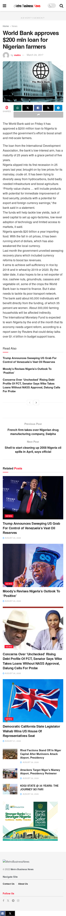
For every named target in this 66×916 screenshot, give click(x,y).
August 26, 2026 (12, 673)
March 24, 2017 (35, 55)
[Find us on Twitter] (8, 900)
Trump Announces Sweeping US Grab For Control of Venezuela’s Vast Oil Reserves (30, 360)
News (14, 26)
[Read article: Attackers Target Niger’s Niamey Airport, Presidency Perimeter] (10, 773)
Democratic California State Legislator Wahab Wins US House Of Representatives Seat (31, 731)
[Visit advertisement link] (33, 13)
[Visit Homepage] (27, 5)
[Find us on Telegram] (13, 900)
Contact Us (8, 883)
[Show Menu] (4, 5)
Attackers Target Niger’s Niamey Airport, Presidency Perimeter (40, 771)
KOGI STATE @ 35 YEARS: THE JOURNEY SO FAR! (39, 787)
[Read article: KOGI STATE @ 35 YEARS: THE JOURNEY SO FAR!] (10, 789)
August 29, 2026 (12, 538)
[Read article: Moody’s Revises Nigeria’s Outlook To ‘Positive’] (33, 565)
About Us (23, 883)
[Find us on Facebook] (3, 900)
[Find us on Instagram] (18, 900)
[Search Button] (61, 5)
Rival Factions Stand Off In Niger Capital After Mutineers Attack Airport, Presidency (40, 753)
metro (17, 55)
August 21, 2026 (12, 741)
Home (6, 26)
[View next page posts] (36, 402)
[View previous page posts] (29, 402)
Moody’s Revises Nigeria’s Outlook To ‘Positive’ (27, 371)
